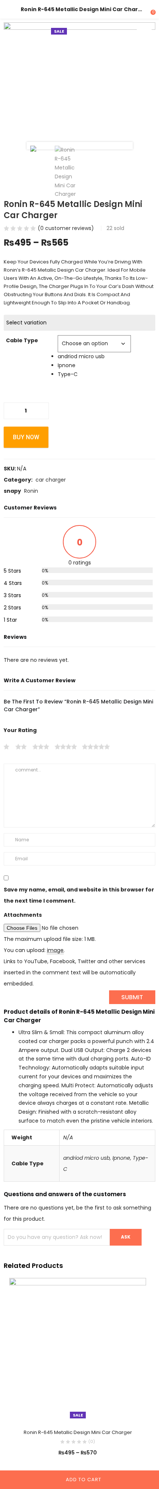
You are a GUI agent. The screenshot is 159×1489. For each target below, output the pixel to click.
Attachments (23, 915)
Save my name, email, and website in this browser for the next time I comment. (79, 895)
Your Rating (20, 730)
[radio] (106, 356)
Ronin (31, 491)
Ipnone (121, 1158)
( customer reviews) (66, 228)
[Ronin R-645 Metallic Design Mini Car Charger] (77, 1349)
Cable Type (22, 340)
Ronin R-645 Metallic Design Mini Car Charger (78, 1432)
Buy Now (26, 437)
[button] (144, 33)
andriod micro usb (86, 1158)
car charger (50, 479)
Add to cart (83, 1479)
